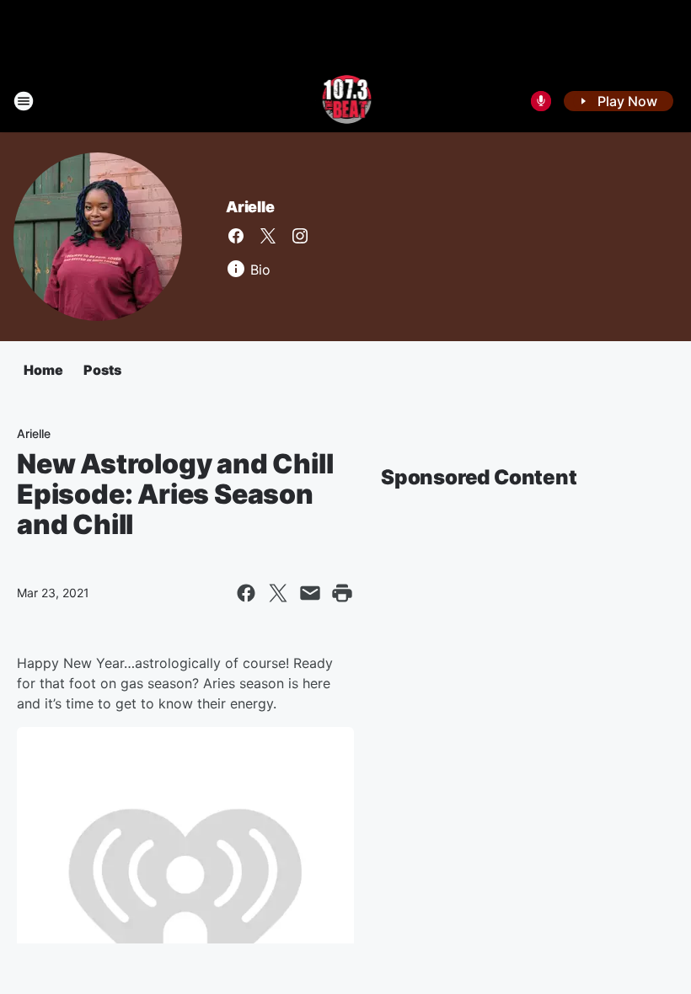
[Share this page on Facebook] (246, 593)
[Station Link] (346, 101)
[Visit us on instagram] (300, 236)
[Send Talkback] (541, 101)
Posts (102, 369)
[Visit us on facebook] (236, 236)
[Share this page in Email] (310, 593)
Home (43, 369)
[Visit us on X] (268, 236)
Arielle (250, 207)
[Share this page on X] (278, 593)
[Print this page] (342, 593)
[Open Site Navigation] (23, 101)
